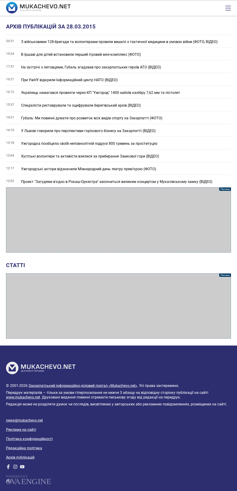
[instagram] (15, 468)
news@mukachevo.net (24, 420)
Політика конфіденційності (29, 439)
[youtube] (22, 468)
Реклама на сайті (21, 429)
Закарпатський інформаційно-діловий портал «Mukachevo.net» (82, 385)
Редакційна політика (24, 448)
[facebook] (8, 468)
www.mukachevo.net (23, 397)
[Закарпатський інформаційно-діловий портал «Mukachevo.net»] (38, 8)
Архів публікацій (20, 457)
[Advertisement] (118, 220)
